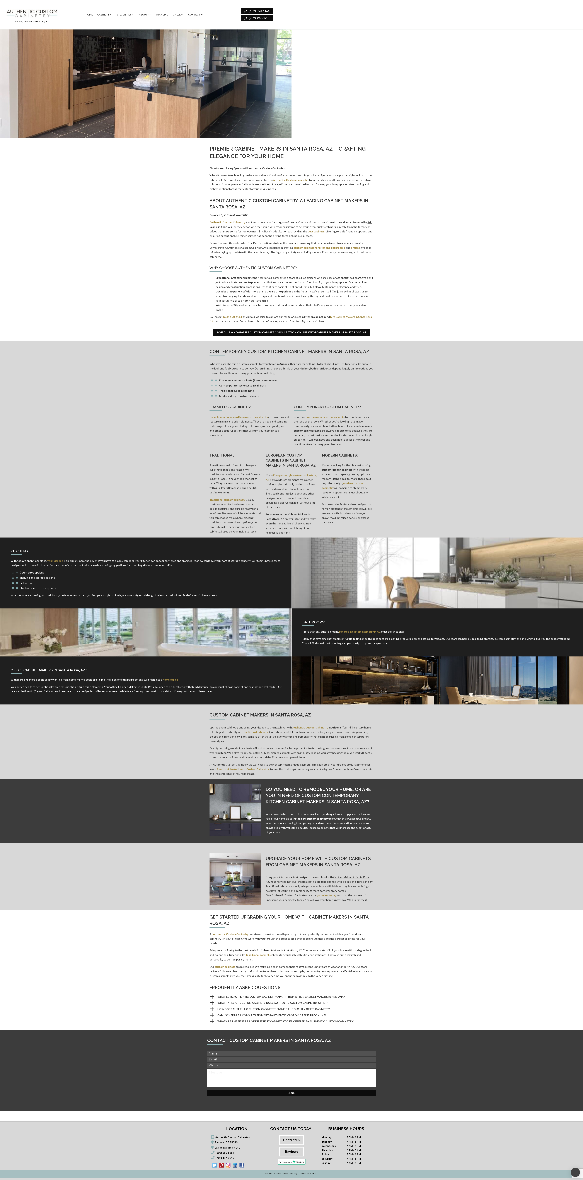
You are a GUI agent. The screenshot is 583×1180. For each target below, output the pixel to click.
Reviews (291, 1152)
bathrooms (338, 247)
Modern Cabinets (339, 455)
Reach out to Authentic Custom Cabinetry (243, 769)
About (143, 14)
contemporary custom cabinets (325, 417)
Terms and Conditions (308, 1174)
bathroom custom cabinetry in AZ (360, 631)
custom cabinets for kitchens (312, 247)
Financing (162, 14)
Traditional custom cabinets (236, 390)
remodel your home (328, 789)
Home (89, 14)
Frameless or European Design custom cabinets (239, 417)
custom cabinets (225, 966)
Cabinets (103, 14)
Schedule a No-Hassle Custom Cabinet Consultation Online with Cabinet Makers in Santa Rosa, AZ (291, 332)
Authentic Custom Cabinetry (227, 222)
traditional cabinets (256, 732)
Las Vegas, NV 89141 (227, 1147)
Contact (194, 14)
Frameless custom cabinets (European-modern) (248, 380)
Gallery (178, 14)
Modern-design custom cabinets (239, 396)
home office (170, 679)
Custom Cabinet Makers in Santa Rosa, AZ (260, 715)
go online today (326, 895)
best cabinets (316, 231)
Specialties (124, 14)
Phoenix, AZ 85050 (226, 1142)
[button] (291, 997)
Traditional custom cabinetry (227, 499)
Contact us (291, 1140)
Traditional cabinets (258, 955)
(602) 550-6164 (258, 11)
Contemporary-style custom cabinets (242, 385)
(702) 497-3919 (258, 18)
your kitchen (55, 560)
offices (355, 247)
